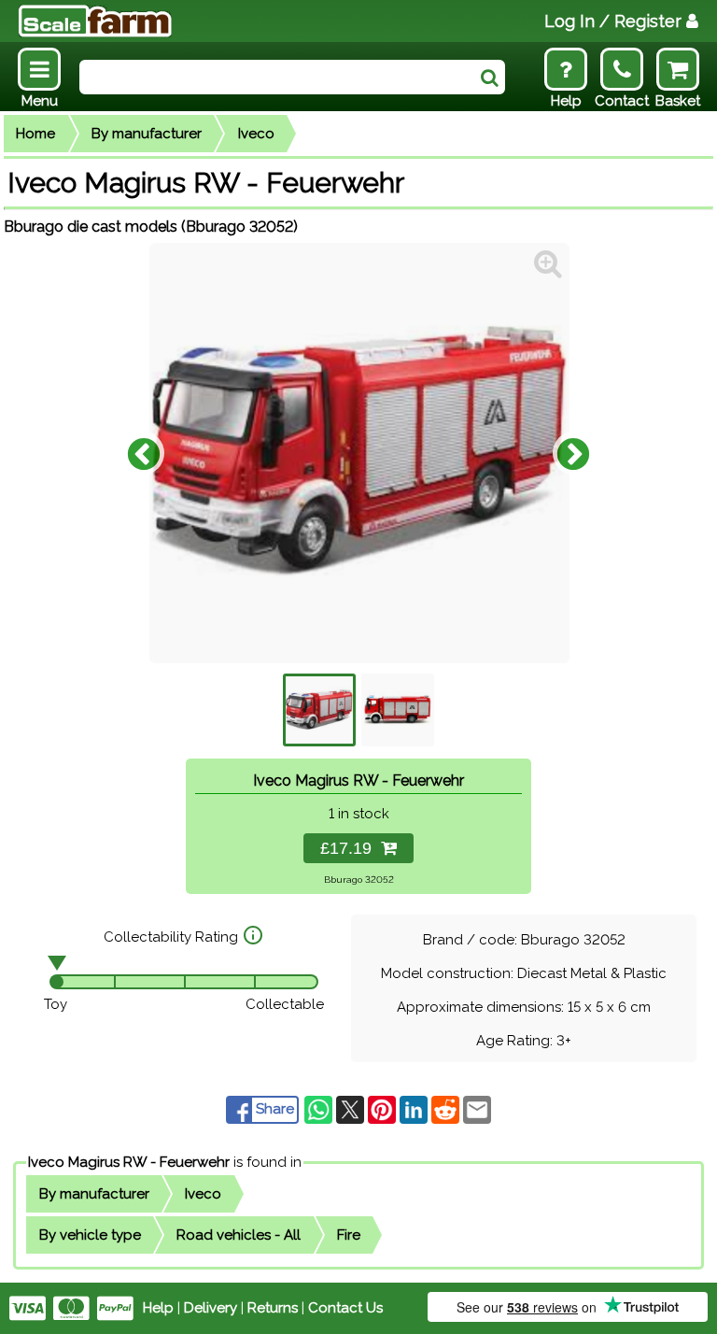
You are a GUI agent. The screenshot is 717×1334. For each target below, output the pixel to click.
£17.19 (350, 848)
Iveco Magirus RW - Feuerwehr (129, 1162)
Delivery (210, 1307)
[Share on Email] (477, 1108)
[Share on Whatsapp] (320, 1108)
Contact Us (345, 1307)
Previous (143, 453)
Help (158, 1307)
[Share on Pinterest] (384, 1108)
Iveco (256, 133)
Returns (272, 1307)
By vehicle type (90, 1235)
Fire (348, 1235)
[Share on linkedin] (415, 1108)
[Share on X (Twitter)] (352, 1108)
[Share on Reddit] (447, 1108)
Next (573, 453)
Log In (613, 21)
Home (35, 133)
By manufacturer (146, 133)
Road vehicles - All (238, 1235)
